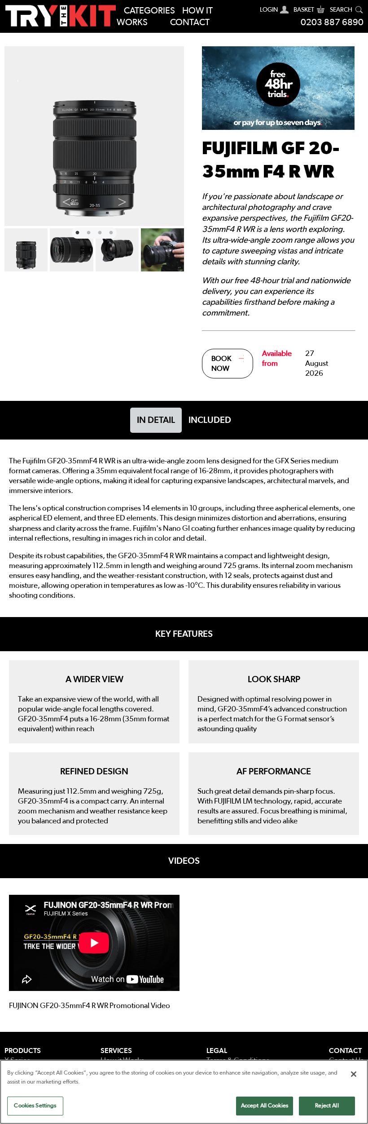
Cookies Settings (35, 1106)
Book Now (221, 363)
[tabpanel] (94, 136)
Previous (66, 200)
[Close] (354, 1074)
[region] (184, 1092)
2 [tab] (87, 231)
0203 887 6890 (332, 22)
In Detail (156, 420)
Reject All (326, 1106)
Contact (190, 22)
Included (209, 420)
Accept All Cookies (264, 1106)
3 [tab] (98, 231)
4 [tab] (109, 231)
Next (122, 200)
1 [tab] (76, 231)
